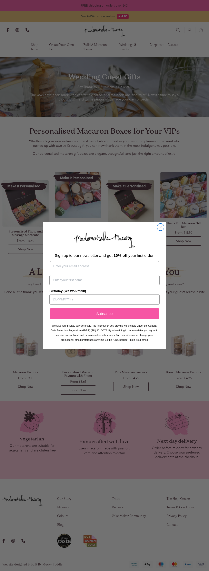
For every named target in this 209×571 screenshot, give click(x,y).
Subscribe (104, 314)
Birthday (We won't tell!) (67, 291)
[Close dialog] (160, 227)
